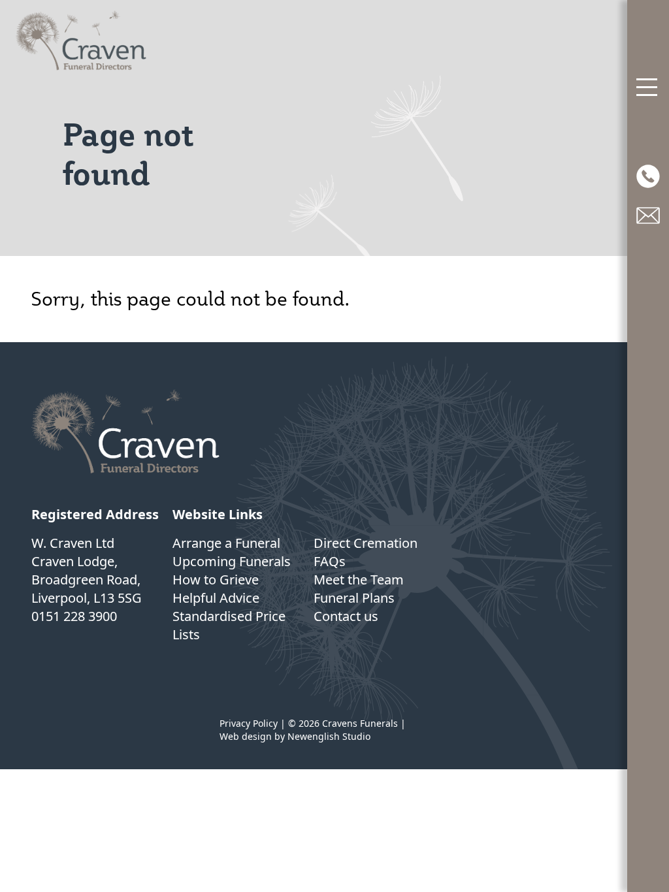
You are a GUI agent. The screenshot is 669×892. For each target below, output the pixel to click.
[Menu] (648, 87)
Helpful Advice (215, 598)
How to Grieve (215, 579)
